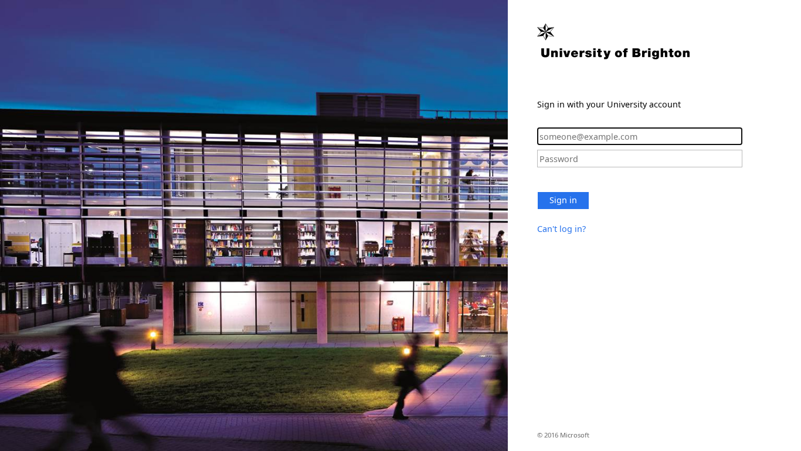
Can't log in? (561, 228)
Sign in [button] (563, 200)
